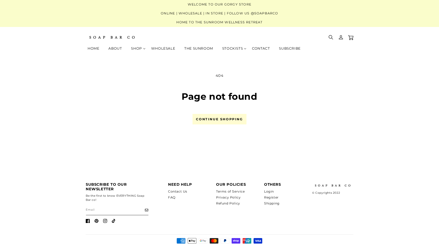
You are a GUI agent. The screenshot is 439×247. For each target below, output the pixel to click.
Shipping (272, 203)
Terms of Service (230, 191)
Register (271, 197)
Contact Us (177, 191)
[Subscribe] (143, 210)
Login (269, 191)
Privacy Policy (228, 197)
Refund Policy (228, 203)
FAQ (172, 197)
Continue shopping (219, 119)
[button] (136, 48)
